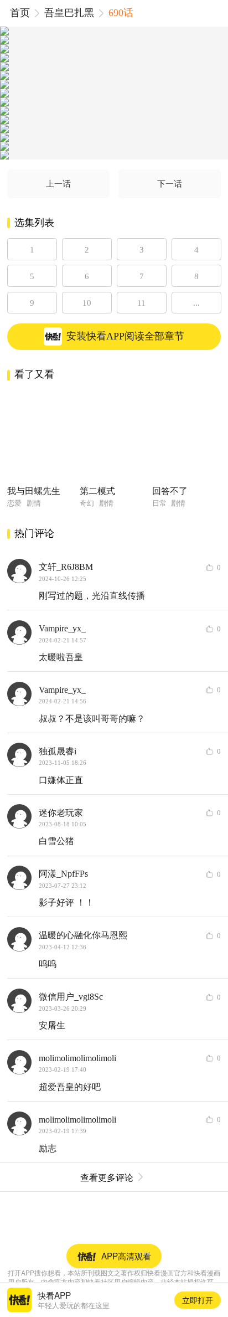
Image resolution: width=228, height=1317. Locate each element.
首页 (20, 12)
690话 (120, 12)
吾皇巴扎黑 (69, 12)
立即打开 (197, 1299)
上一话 (58, 183)
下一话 (169, 183)
